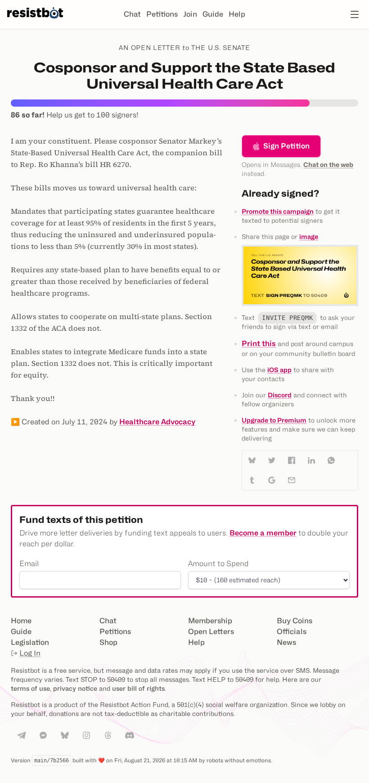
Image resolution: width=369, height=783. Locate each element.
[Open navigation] (354, 14)
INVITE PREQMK (287, 317)
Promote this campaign (278, 211)
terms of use (30, 688)
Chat (132, 14)
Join (190, 14)
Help (237, 14)
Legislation (30, 642)
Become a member (263, 533)
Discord (280, 395)
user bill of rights (138, 688)
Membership (210, 620)
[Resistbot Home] (35, 21)
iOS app (279, 370)
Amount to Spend (218, 563)
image (308, 236)
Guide (212, 14)
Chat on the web (328, 164)
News (286, 642)
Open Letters (211, 631)
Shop (108, 642)
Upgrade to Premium (274, 420)
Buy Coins (294, 620)
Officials (291, 631)
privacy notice (75, 688)
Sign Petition (286, 146)
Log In (29, 653)
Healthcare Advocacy (157, 422)
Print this (259, 343)
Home (21, 620)
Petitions (162, 14)
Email (29, 563)
